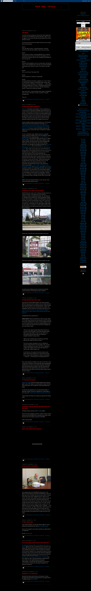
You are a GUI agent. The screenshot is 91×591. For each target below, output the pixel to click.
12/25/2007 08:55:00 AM (39, 372)
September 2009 (83, 223)
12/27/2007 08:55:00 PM (39, 292)
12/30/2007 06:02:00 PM (39, 99)
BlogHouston (83, 61)
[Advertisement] (36, 20)
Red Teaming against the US (83, 110)
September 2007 (83, 184)
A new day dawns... (83, 112)
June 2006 (83, 160)
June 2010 (83, 237)
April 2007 (83, 176)
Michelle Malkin (83, 77)
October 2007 (83, 186)
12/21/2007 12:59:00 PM (39, 399)
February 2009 (83, 212)
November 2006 (83, 168)
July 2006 (83, 161)
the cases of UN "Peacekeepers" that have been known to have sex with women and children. (36, 147)
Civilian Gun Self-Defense (83, 81)
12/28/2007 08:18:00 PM (39, 183)
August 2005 (83, 144)
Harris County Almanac (83, 74)
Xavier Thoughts (83, 103)
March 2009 (83, 213)
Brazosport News (83, 87)
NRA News (83, 84)
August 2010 (83, 241)
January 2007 (83, 171)
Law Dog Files (83, 101)
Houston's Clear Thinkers (83, 89)
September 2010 (83, 242)
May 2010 (83, 236)
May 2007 (83, 178)
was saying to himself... (44, 526)
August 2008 (83, 202)
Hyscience (83, 90)
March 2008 (83, 194)
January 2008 (83, 191)
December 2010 (83, 247)
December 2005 (83, 150)
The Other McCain (83, 64)
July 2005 (83, 142)
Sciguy (83, 98)
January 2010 (83, 229)
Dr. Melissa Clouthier (83, 63)
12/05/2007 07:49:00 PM (39, 581)
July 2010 (83, 239)
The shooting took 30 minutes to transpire (37, 557)
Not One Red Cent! (83, 66)
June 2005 (83, 140)
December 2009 (83, 228)
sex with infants (48, 166)
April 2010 (83, 234)
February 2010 (83, 231)
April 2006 (83, 157)
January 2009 (83, 210)
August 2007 (83, 182)
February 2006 (83, 153)
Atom (84, 271)
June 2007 (83, 179)
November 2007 (83, 187)
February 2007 (83, 173)
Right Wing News (83, 82)
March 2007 (83, 174)
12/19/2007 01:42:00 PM (39, 421)
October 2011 (83, 257)
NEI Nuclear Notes (83, 92)
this (38, 410)
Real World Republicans (83, 56)
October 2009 (83, 224)
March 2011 (83, 252)
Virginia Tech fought (26, 382)
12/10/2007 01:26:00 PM (39, 535)
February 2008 (83, 192)
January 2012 (83, 260)
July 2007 (83, 181)
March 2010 (83, 233)
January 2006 (83, 152)
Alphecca (83, 85)
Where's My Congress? (83, 55)
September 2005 (83, 145)
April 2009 (83, 215)
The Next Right (83, 58)
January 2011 (83, 249)
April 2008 (83, 195)
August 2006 (83, 163)
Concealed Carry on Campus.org (83, 60)
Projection (24, 109)
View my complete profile (83, 15)
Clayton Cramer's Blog (83, 79)
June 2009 (83, 218)
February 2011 (83, 250)
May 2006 (83, 158)
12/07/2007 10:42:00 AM (39, 566)
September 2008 (83, 204)
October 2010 (83, 244)
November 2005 (83, 149)
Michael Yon (83, 93)
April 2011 (83, 254)
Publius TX (83, 69)
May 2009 (83, 216)
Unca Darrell (83, 68)
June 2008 (83, 199)
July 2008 (83, 200)
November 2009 (83, 226)
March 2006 (83, 155)
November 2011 (83, 258)
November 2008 (83, 207)
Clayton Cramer (29, 533)
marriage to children (38, 166)
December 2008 (83, 208)
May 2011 (83, 255)
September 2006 (83, 165)
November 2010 (83, 245)
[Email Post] (23, 100)
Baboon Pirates (83, 76)
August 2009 (83, 221)
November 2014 (83, 262)
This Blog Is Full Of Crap (83, 72)
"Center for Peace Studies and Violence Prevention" (40, 392)
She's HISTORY (34, 579)
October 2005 (83, 147)
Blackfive (83, 97)
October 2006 (83, 166)
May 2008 (83, 197)
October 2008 (83, 205)
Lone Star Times (83, 71)
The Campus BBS (83, 95)
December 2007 (83, 189)
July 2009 (83, 220)
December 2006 (83, 170)
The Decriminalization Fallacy (83, 135)
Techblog (83, 100)
